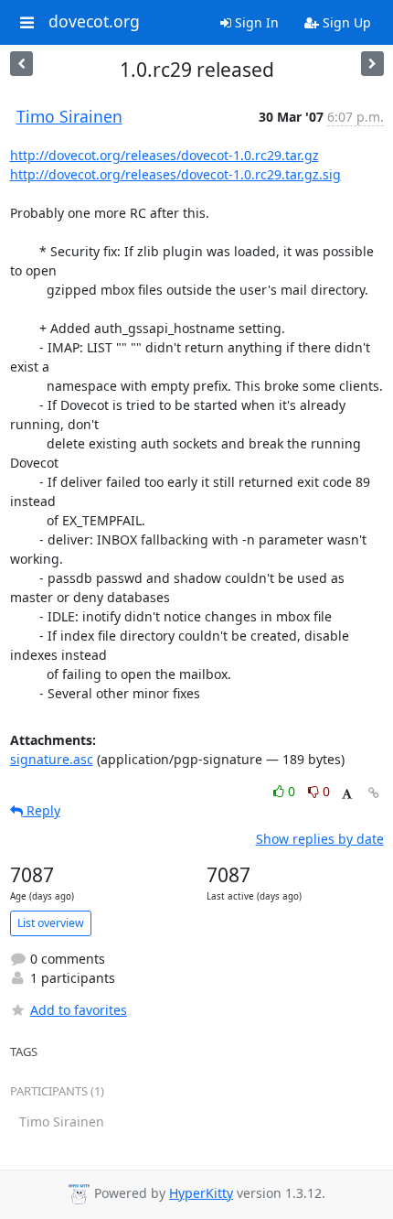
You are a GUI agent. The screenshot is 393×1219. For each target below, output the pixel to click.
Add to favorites (78, 1010)
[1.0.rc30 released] (21, 63)
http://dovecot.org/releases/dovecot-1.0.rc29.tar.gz (164, 155)
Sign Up (345, 22)
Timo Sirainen (69, 116)
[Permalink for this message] (374, 793)
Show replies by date (320, 838)
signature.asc (51, 759)
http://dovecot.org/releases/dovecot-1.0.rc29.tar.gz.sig (175, 174)
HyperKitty (201, 1193)
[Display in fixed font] (347, 794)
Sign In (255, 22)
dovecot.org (94, 22)
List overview (50, 923)
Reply (41, 810)
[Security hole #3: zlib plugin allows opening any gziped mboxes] (372, 63)
